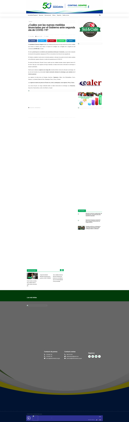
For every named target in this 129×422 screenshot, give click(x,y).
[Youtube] (96, 356)
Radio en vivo (66, 15)
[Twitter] (92, 356)
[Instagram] (99, 356)
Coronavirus (37, 107)
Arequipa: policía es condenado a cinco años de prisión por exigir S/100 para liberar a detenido (93, 227)
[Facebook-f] (89, 356)
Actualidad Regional (33, 15)
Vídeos (54, 15)
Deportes (59, 15)
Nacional (41, 15)
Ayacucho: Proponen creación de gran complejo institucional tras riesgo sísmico (93, 221)
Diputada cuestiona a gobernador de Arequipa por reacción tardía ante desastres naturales (94, 214)
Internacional (48, 15)
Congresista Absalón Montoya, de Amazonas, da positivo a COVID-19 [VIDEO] (45, 276)
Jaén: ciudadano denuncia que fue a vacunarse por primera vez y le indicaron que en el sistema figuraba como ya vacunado (58, 278)
